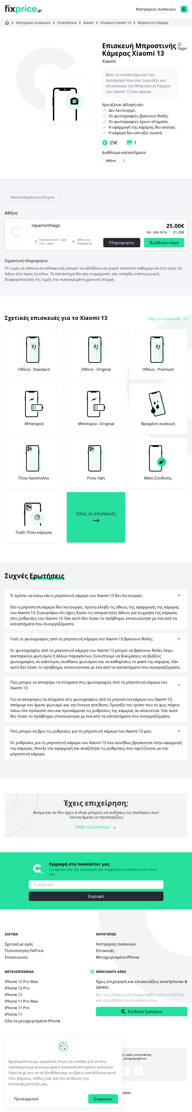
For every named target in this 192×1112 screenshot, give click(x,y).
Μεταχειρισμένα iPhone (117, 957)
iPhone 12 (13, 994)
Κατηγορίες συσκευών (156, 9)
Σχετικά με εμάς (19, 944)
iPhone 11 (13, 1014)
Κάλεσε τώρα (166, 242)
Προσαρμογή (26, 1098)
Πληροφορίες (121, 242)
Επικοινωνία (16, 957)
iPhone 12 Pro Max (21, 981)
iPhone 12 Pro (17, 988)
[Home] (23, 9)
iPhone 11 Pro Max (21, 1001)
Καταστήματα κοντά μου (33, 197)
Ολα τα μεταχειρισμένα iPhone (32, 1020)
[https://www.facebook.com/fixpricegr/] (138, 1071)
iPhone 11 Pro (17, 1007)
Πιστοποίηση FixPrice (24, 950)
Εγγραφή (96, 896)
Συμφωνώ (103, 1098)
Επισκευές (105, 950)
